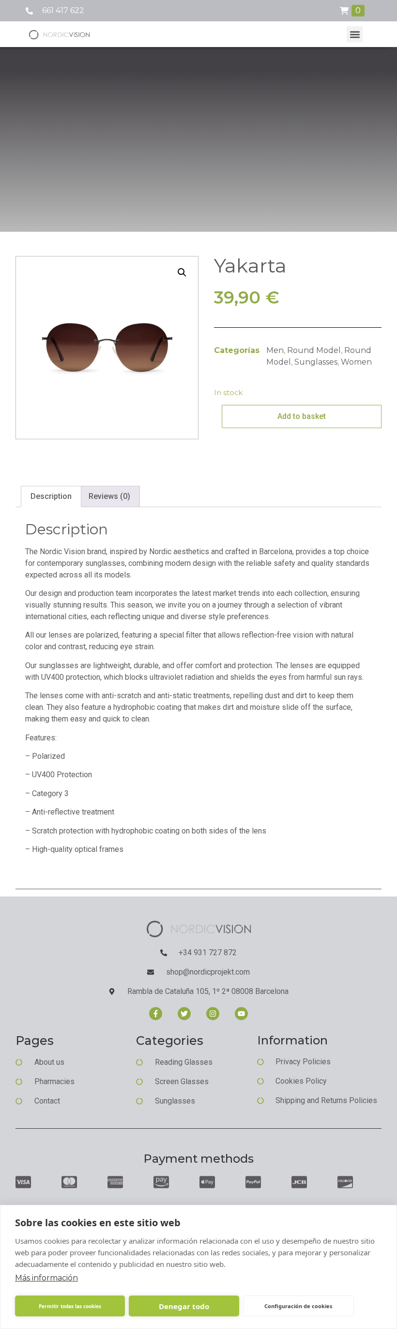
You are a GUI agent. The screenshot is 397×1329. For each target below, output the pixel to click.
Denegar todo (184, 1306)
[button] (355, 34)
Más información (46, 1277)
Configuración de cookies (298, 1306)
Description (51, 496)
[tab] (51, 496)
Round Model (314, 350)
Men (275, 350)
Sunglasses (315, 362)
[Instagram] (212, 1013)
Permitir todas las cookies (70, 1306)
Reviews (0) (109, 496)
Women (356, 362)
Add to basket (301, 416)
